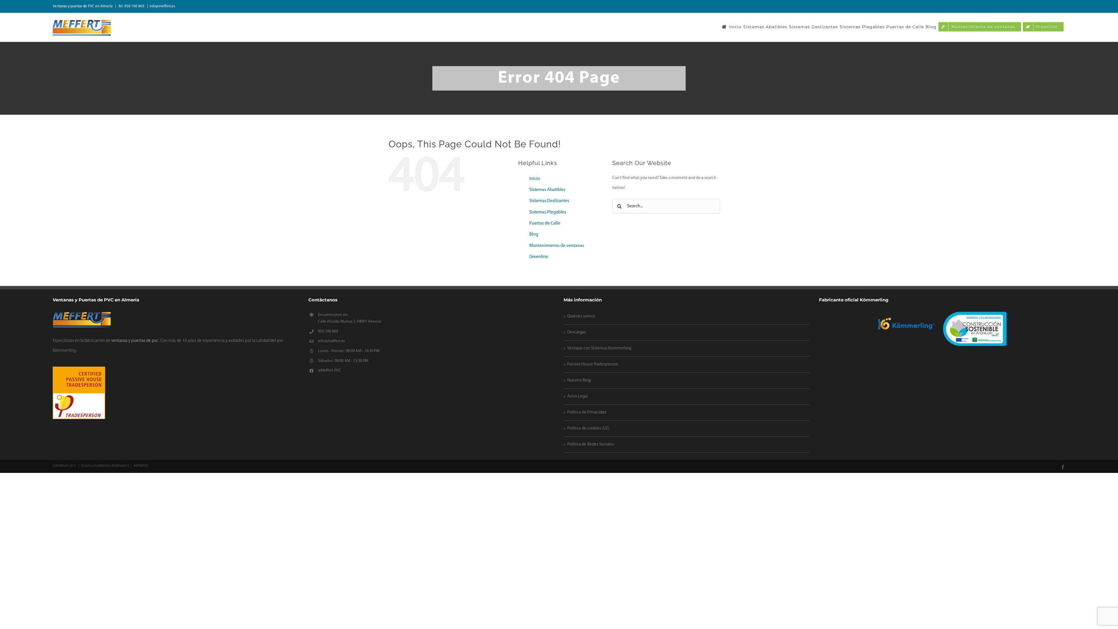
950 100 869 (328, 331)
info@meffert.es (162, 6)
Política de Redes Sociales (590, 444)
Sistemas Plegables (547, 212)
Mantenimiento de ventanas (556, 245)
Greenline (538, 257)
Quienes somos (581, 316)
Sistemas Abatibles (547, 190)
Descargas (576, 332)
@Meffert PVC (329, 370)
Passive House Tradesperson (592, 364)
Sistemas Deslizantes (549, 201)
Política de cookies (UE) (588, 428)
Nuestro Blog (579, 380)
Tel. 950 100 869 (131, 6)
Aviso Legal (577, 396)
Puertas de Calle (544, 223)
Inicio (534, 178)
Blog (533, 234)
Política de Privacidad (586, 412)
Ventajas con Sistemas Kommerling (599, 348)
